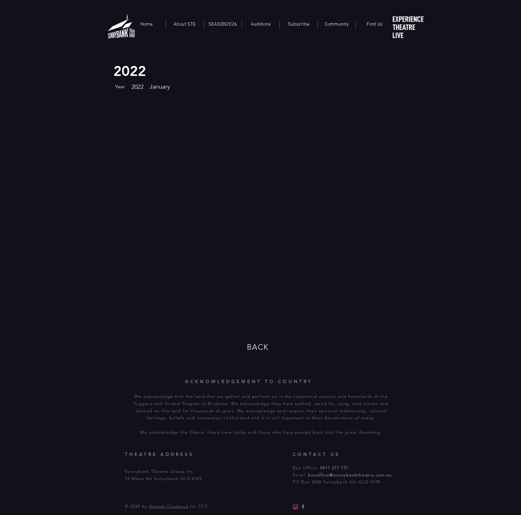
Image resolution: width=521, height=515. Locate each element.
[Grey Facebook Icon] (303, 506)
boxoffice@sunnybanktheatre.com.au (350, 475)
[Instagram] (295, 506)
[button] (336, 24)
